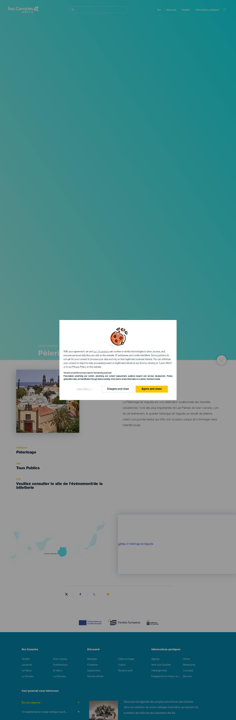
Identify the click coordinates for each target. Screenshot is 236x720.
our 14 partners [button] (101, 352)
